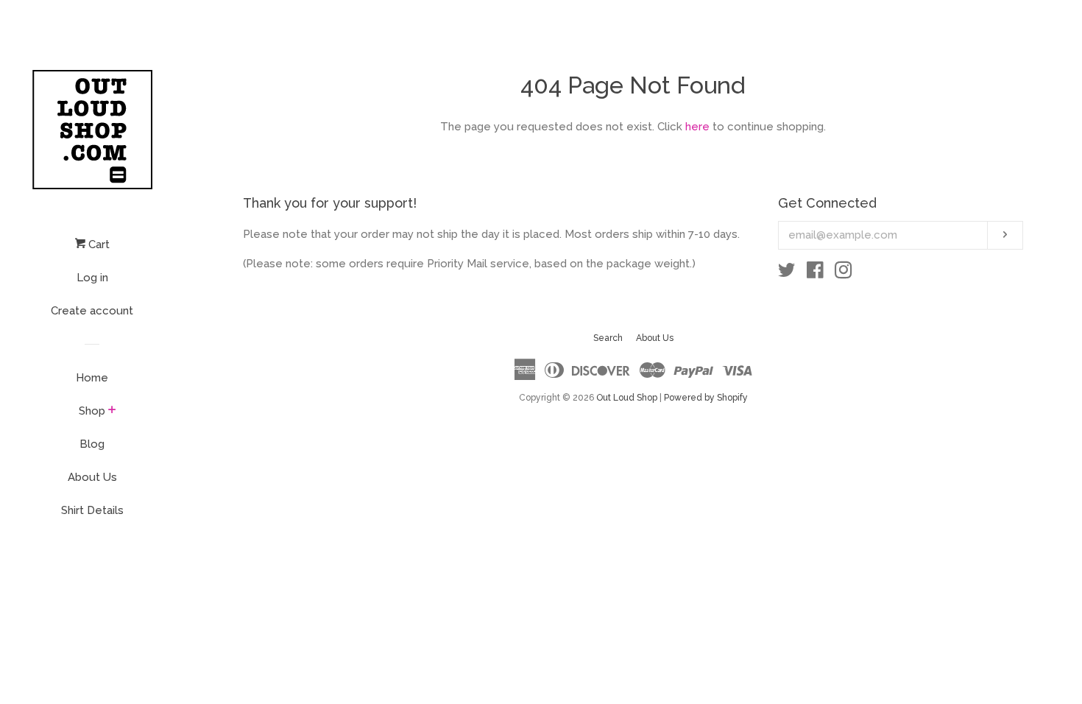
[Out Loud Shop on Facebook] (815, 273)
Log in (92, 277)
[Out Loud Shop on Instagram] (843, 273)
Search (608, 338)
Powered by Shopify (706, 398)
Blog (92, 444)
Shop (92, 411)
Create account (92, 310)
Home (92, 377)
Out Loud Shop (626, 398)
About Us (92, 477)
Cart (97, 244)
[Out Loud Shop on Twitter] (787, 273)
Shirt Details (92, 510)
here (697, 126)
